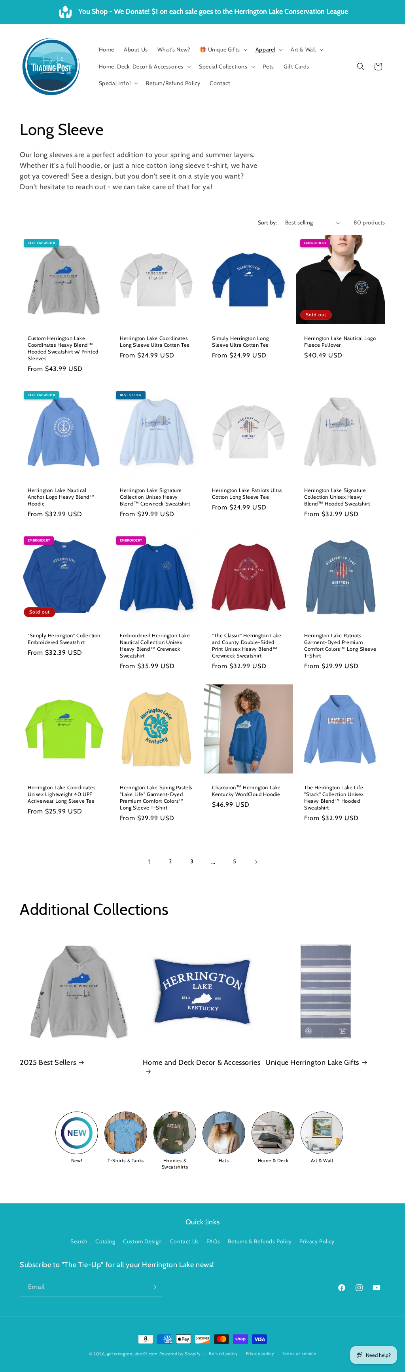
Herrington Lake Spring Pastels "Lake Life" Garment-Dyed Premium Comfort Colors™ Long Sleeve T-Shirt (156, 797)
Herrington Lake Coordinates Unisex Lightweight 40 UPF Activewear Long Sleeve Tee (61, 794)
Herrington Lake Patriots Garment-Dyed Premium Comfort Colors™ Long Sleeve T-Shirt (340, 645)
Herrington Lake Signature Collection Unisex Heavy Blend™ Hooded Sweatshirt (337, 497)
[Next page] (256, 861)
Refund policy (223, 1353)
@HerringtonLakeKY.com (132, 1354)
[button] (222, 49)
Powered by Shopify (180, 1354)
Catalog (105, 1241)
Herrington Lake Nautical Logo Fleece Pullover (340, 341)
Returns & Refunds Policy (259, 1241)
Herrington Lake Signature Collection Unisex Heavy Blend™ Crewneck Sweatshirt (155, 497)
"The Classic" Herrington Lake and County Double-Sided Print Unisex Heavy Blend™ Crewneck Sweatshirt (246, 645)
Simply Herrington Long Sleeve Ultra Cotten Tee (240, 341)
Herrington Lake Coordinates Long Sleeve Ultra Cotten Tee (155, 341)
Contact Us (184, 1241)
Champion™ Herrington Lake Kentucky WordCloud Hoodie (246, 790)
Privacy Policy (316, 1241)
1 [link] (149, 861)
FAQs (213, 1241)
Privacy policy (260, 1353)
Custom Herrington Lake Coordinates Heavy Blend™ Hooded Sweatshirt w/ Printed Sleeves (63, 348)
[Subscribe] (153, 1287)
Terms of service (299, 1353)
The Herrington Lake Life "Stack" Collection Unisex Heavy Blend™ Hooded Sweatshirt (334, 797)
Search (79, 1241)
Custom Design (142, 1241)
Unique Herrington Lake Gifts (312, 1062)
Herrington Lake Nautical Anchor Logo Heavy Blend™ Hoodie (61, 497)
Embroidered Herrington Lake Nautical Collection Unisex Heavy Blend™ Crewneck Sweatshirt (155, 645)
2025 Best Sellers (48, 1062)
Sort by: (267, 222)
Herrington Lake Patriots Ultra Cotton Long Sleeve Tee (247, 493)
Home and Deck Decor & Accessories (202, 1062)
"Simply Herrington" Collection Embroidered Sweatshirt (64, 638)
